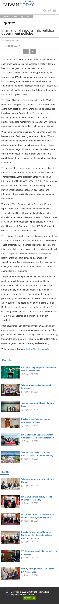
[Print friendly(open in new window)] (15, 46)
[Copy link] (18, 46)
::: (3, 1)
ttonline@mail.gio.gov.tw (38, 348)
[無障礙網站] (29, 597)
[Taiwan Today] (18, 5)
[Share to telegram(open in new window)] (12, 46)
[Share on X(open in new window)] (5, 46)
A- (26, 51)
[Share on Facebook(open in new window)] (2, 46)
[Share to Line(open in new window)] (8, 46)
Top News (24, 16)
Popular (7, 360)
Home (5, 16)
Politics (14, 16)
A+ (33, 51)
